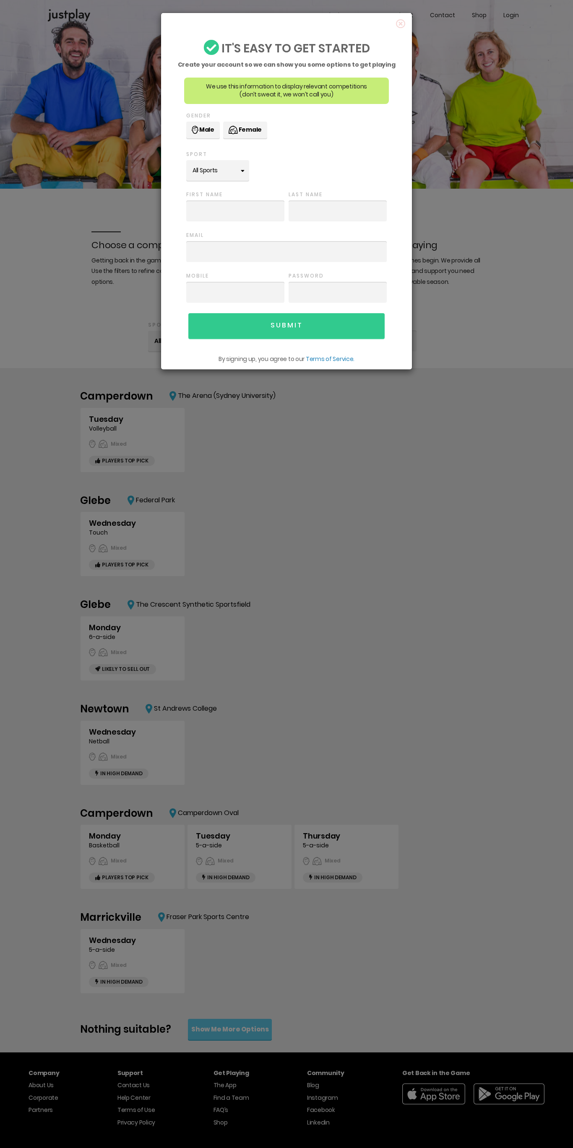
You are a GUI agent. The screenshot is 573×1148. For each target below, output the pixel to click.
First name (204, 194)
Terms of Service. (330, 359)
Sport (196, 154)
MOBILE (197, 276)
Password (306, 276)
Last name (306, 194)
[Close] (401, 24)
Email (195, 235)
